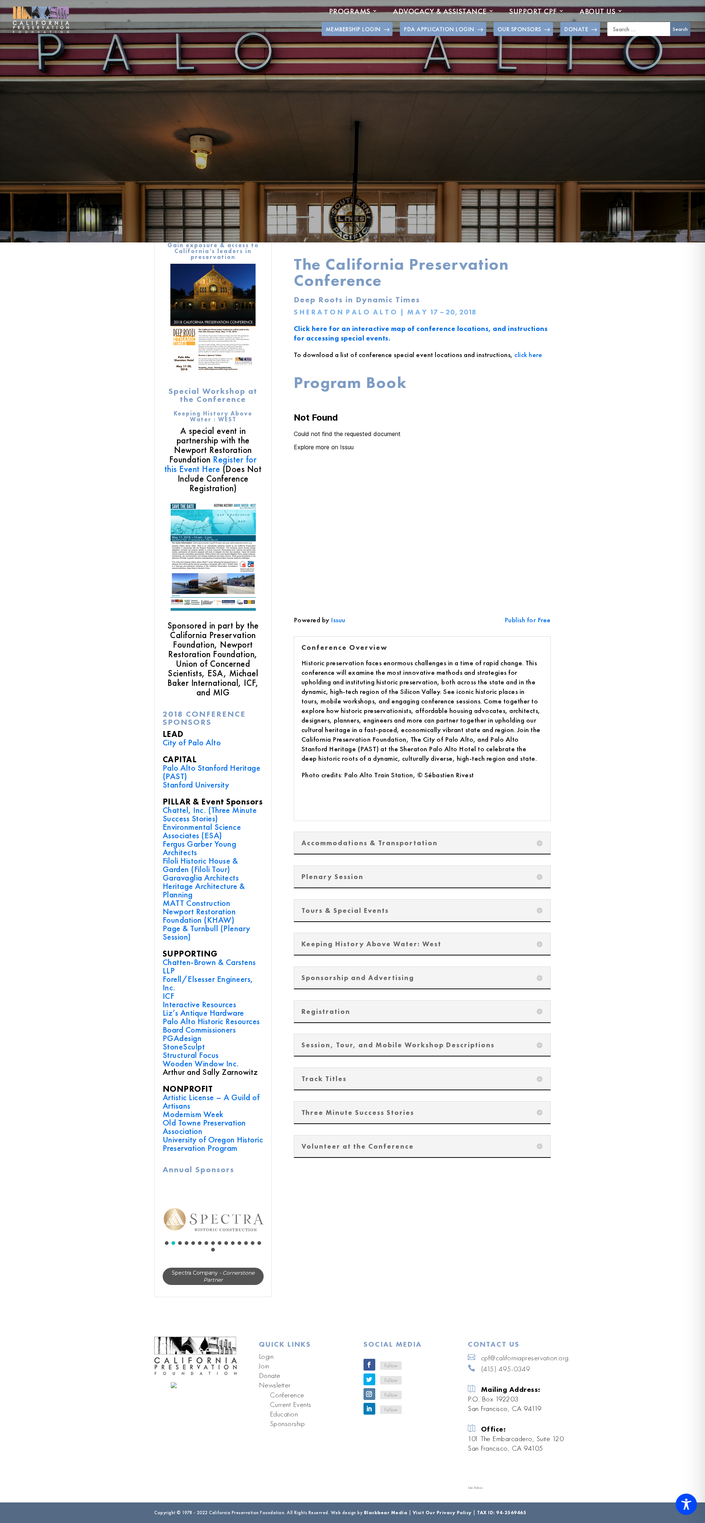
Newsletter (275, 1391)
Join (264, 1372)
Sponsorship (287, 1430)
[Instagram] (369, 1401)
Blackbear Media (386, 1519)
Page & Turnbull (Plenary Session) (206, 932)
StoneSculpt (184, 1046)
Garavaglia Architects (201, 877)
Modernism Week (193, 1114)
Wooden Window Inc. (201, 1063)
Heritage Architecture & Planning (204, 890)
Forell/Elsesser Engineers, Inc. (208, 983)
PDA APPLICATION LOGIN (439, 29)
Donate (270, 1382)
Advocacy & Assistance (440, 11)
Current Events (290, 1411)
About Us (597, 11)
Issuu (338, 619)
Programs (349, 11)
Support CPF (533, 11)
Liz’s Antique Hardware (203, 1012)
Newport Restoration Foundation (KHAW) (199, 915)
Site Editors (475, 1494)
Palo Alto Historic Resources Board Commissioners (211, 1025)
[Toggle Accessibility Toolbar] (686, 1504)
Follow (390, 1372)
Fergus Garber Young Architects (199, 848)
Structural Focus (191, 1055)
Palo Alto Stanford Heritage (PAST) (212, 772)
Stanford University (196, 784)
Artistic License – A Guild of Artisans (211, 1101)
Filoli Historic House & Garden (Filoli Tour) (200, 865)
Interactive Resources (199, 1004)
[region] (213, 1236)
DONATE (576, 29)
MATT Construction (197, 902)
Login (266, 1363)
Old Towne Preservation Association (204, 1127)
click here (528, 354)
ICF (168, 995)
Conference (287, 1401)
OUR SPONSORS (519, 29)
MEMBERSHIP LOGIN (353, 29)
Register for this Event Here (210, 464)
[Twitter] (369, 1386)
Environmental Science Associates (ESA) (202, 831)
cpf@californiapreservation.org (525, 1364)
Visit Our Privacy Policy (442, 1519)
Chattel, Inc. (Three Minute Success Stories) (210, 814)
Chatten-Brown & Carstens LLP (209, 966)
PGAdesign (182, 1038)
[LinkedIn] (369, 1416)
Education (284, 1420)
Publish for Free (528, 619)
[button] (213, 1219)
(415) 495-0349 (505, 1375)
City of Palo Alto (192, 742)
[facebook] (369, 1372)
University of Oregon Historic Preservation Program (213, 1143)
